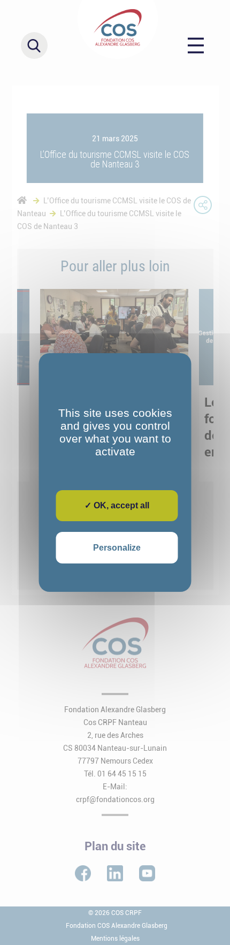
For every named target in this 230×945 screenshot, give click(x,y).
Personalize (117, 547)
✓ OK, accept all (117, 505)
